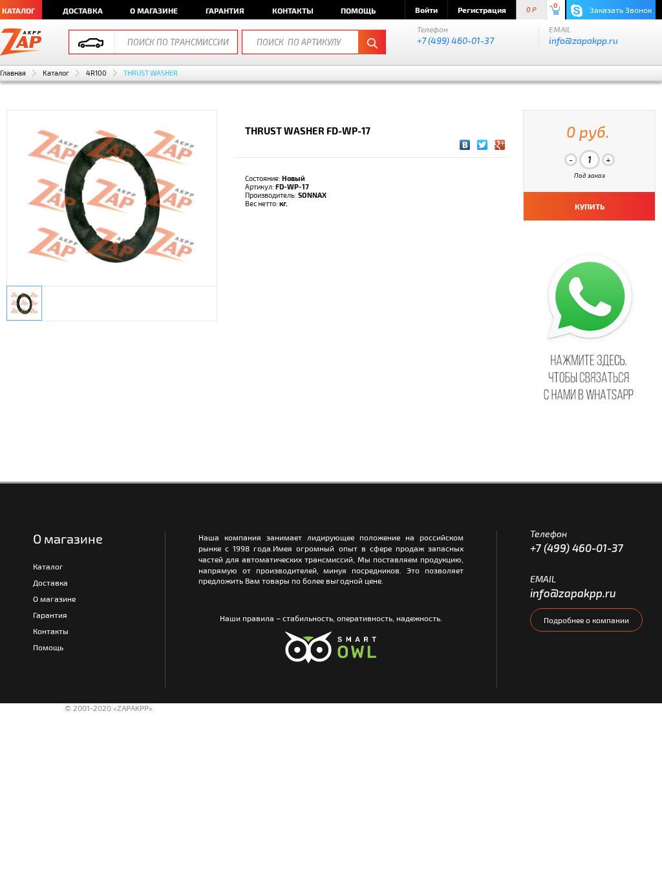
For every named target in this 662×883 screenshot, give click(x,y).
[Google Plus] (500, 144)
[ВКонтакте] (465, 144)
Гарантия (225, 10)
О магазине (154, 10)
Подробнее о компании (586, 619)
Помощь (358, 10)
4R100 (96, 73)
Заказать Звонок (620, 9)
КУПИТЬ (589, 206)
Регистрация (482, 9)
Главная (13, 73)
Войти (426, 9)
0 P (531, 10)
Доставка (83, 10)
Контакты (293, 10)
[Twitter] (482, 144)
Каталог (56, 73)
